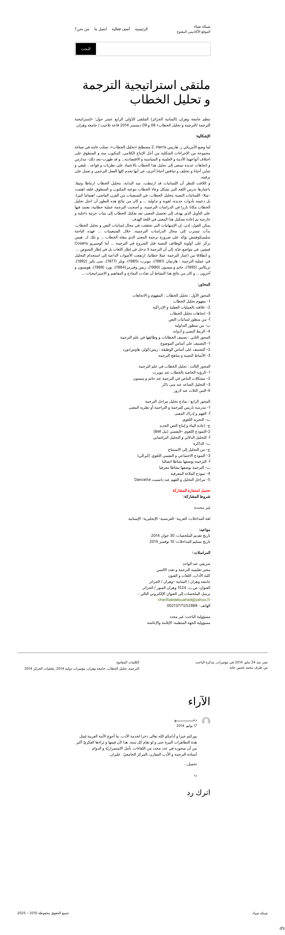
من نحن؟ (82, 29)
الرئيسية (141, 29)
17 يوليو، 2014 (187, 725)
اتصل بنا (100, 29)
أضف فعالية (121, 29)
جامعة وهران (96, 668)
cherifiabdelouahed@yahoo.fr (184, 599)
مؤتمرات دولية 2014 (70, 668)
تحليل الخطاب (117, 668)
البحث (86, 49)
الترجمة (134, 668)
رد (195, 774)
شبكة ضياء (202, 26)
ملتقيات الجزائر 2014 (39, 668)
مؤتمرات (222, 662)
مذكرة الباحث (204, 662)
